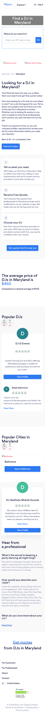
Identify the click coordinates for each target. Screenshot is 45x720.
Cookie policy (32, 707)
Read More (7, 625)
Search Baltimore (22, 469)
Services (6, 74)
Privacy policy (22, 710)
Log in (40, 4)
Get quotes (22, 642)
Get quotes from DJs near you (22, 248)
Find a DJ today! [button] (10, 146)
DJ (13, 74)
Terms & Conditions (15, 707)
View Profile (22, 377)
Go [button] (38, 40)
